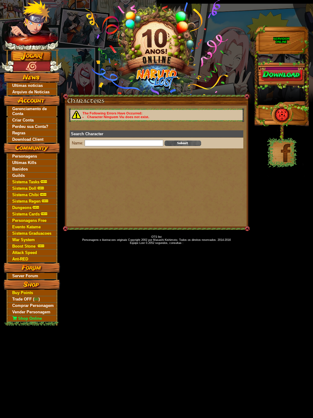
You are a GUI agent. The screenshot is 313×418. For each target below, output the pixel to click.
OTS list (156, 236)
